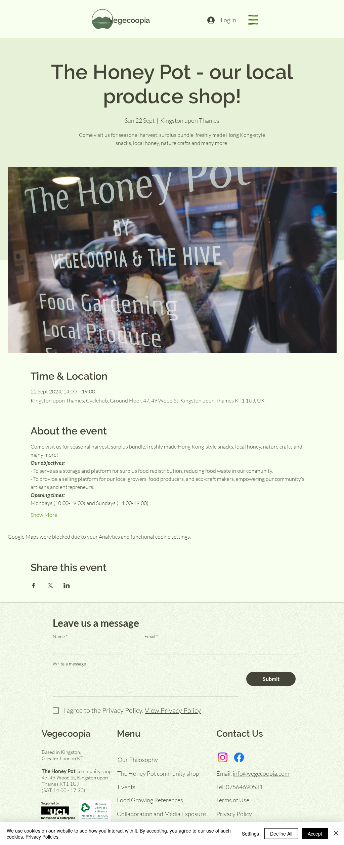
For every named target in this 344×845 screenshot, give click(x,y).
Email (149, 636)
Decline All (281, 833)
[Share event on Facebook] (34, 585)
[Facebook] (239, 757)
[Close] (336, 834)
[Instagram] (222, 757)
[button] (253, 20)
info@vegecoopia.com (261, 773)
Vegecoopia (129, 20)
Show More (44, 514)
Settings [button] (250, 833)
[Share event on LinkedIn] (66, 585)
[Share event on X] (50, 585)
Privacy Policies (42, 836)
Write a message (69, 663)
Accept (315, 833)
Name (59, 636)
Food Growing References (150, 800)
